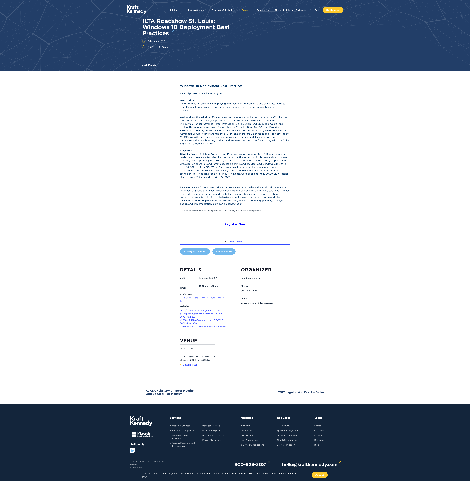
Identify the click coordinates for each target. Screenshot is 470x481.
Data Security (283, 425)
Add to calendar (235, 241)
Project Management (212, 440)
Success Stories (196, 10)
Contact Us (333, 10)
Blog (316, 444)
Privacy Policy (135, 467)
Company (262, 10)
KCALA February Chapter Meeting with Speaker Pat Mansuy (170, 392)
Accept (319, 475)
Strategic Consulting (287, 435)
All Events (150, 65)
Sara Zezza (199, 297)
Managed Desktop (211, 425)
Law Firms (245, 425)
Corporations (246, 430)
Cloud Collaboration (287, 440)
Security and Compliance (182, 430)
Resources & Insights (222, 10)
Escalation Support (211, 430)
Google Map (190, 364)
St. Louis (210, 297)
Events (244, 10)
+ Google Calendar (195, 251)
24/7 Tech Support (286, 444)
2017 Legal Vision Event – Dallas (301, 392)
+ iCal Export (224, 251)
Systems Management (287, 430)
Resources (319, 440)
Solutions (174, 10)
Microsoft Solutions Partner (289, 10)
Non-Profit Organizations (252, 444)
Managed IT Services (180, 425)
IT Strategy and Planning (214, 435)
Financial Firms (247, 435)
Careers (318, 435)
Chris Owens (186, 297)
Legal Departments (249, 440)
